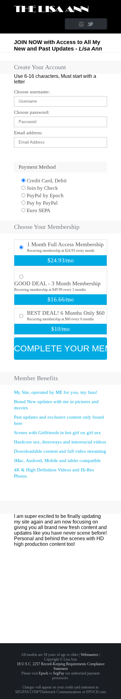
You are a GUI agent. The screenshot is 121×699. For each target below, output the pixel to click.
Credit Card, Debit (46, 181)
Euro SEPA (37, 210)
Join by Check (41, 188)
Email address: (28, 132)
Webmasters (89, 654)
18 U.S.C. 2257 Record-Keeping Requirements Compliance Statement (61, 666)
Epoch (43, 673)
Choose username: (32, 91)
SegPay (58, 673)
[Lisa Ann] (51, 11)
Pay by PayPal (41, 203)
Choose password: (31, 112)
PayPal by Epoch (44, 195)
